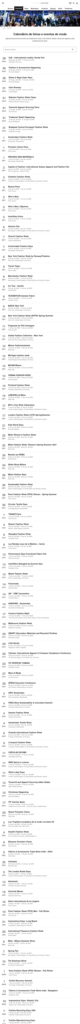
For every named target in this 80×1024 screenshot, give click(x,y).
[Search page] (74, 3)
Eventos (9, 28)
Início (3, 28)
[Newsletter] (70, 3)
